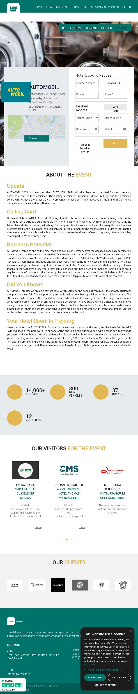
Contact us (124, 7)
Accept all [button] (95, 677)
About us (80, 7)
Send (115, 143)
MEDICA (25, 498)
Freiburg (106, 28)
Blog (111, 7)
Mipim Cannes (69, 498)
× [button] (130, 631)
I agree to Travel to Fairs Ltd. (86, 152)
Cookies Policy (36, 686)
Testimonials (97, 7)
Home (39, 7)
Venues (67, 7)
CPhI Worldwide (112, 498)
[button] (62, 539)
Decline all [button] (119, 677)
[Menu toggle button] (131, 1)
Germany (91, 28)
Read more (90, 664)
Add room (115, 108)
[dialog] (107, 658)
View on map (36, 138)
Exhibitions (52, 7)
